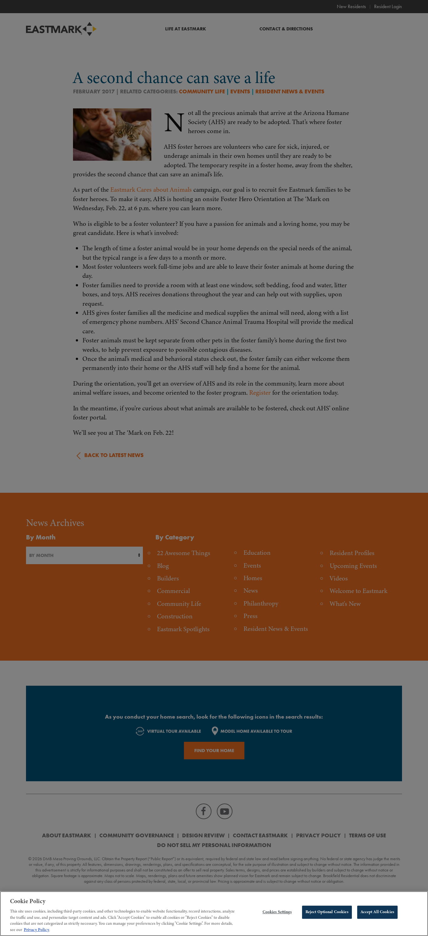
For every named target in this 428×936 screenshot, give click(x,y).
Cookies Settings (277, 912)
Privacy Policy (36, 929)
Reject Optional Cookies (326, 912)
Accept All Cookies (377, 912)
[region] (214, 913)
